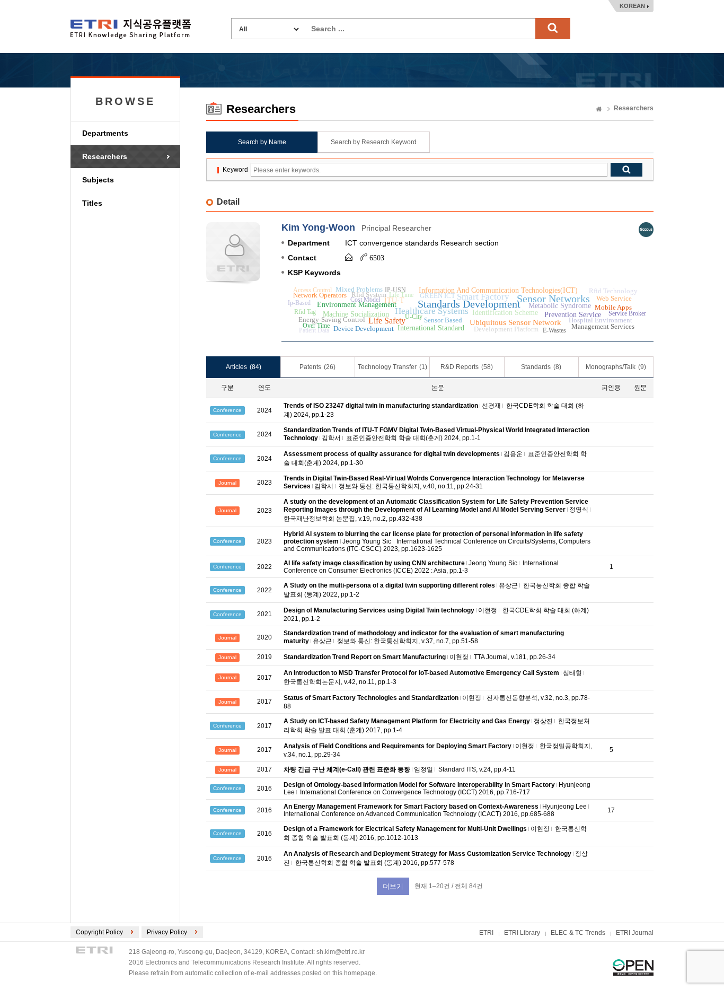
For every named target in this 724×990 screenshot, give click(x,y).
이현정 (487, 610)
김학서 (331, 438)
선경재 (491, 405)
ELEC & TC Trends (578, 932)
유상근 (508, 585)
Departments (105, 133)
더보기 (393, 886)
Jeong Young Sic (366, 541)
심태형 (572, 673)
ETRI (486, 932)
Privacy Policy (167, 932)
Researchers (104, 156)
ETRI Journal (635, 932)
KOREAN (632, 6)
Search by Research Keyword (374, 142)
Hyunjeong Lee (564, 806)
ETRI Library (522, 932)
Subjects (98, 180)
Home (599, 109)
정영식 (578, 509)
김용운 (513, 454)
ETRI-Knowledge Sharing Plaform (130, 29)
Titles (92, 203)
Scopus (646, 229)
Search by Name (262, 142)
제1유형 (633, 967)
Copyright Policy (99, 932)
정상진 (543, 721)
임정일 (423, 769)
